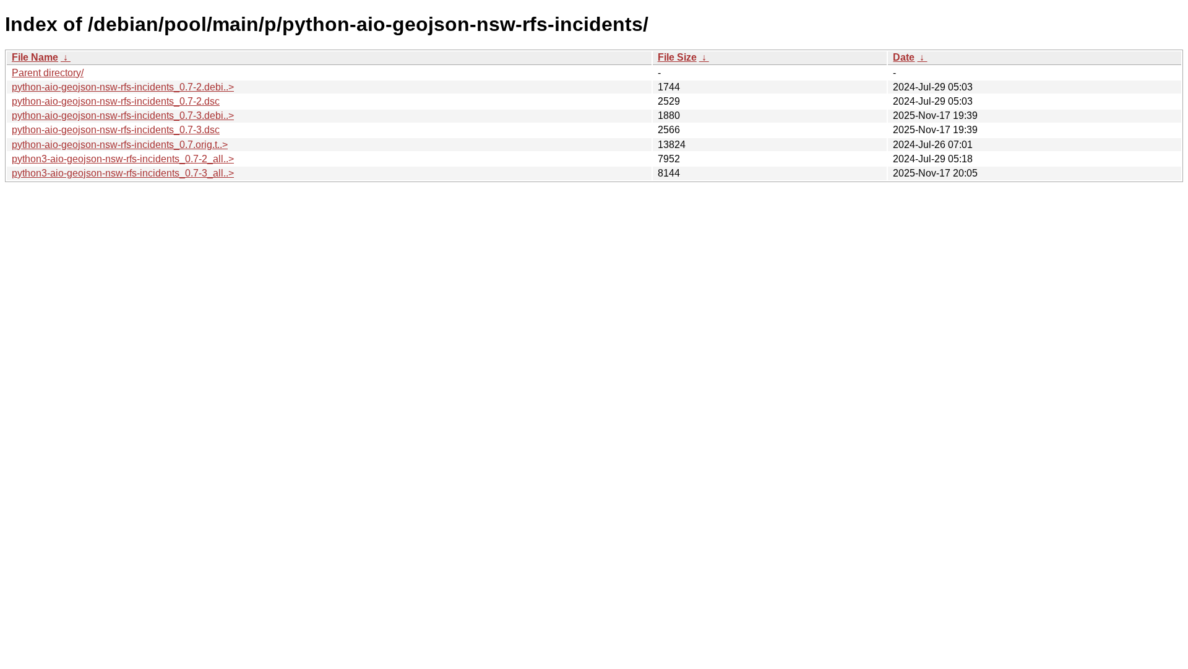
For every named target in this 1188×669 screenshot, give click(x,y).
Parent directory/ (48, 73)
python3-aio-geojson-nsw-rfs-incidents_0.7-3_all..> (123, 173)
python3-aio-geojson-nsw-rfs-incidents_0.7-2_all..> (123, 159)
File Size (677, 57)
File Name (35, 57)
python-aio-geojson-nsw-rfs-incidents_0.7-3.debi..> (123, 115)
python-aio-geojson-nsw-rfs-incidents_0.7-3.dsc (116, 130)
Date (904, 57)
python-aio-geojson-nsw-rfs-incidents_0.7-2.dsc (116, 101)
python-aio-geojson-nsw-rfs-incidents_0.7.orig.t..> (120, 144)
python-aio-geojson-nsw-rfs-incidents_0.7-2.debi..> (123, 87)
